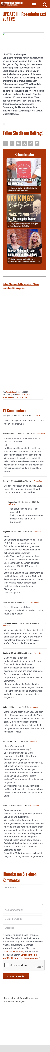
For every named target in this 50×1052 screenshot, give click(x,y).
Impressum (32, 998)
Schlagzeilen (8, 397)
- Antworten (35, 416)
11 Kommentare (20, 397)
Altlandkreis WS (23, 395)
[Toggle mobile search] (45, 4)
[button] (5, 143)
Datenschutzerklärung (15, 998)
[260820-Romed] (24, 231)
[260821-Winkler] (24, 160)
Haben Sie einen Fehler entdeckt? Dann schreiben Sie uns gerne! (21, 286)
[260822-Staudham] (24, 195)
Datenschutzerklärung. (14, 951)
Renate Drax (11, 392)
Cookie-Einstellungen (14, 1001)
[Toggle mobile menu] (34, 4)
